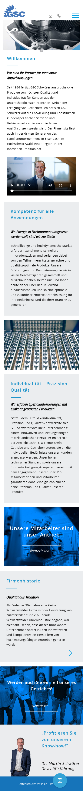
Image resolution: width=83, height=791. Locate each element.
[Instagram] (60, 780)
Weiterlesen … (41, 550)
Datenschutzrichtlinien (33, 784)
